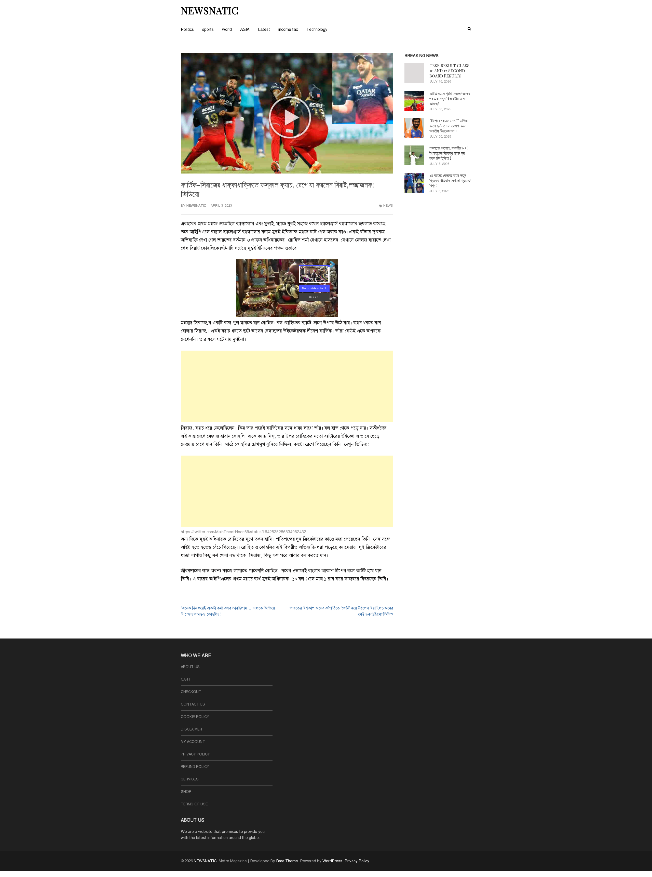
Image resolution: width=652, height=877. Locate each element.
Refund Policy (195, 767)
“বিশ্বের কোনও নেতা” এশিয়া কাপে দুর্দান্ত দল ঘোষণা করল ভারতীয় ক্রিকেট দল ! (448, 126)
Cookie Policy (195, 717)
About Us (190, 667)
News (388, 206)
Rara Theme (287, 861)
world (227, 29)
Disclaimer (191, 729)
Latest (264, 29)
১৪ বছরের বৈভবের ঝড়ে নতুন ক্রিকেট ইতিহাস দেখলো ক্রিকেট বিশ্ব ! (449, 180)
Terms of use (194, 804)
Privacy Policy (195, 754)
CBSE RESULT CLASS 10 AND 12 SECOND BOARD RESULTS (449, 70)
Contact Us (193, 704)
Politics (187, 29)
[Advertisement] (287, 386)
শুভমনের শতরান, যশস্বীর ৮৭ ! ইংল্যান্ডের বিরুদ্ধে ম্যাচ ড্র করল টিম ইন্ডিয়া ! (448, 153)
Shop (186, 792)
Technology (316, 29)
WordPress (332, 861)
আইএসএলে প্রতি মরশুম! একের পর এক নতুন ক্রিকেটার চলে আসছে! (449, 98)
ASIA (245, 29)
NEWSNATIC (209, 10)
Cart (186, 679)
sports (208, 29)
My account (193, 742)
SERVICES (190, 779)
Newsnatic (196, 206)
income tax (288, 29)
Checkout (191, 692)
